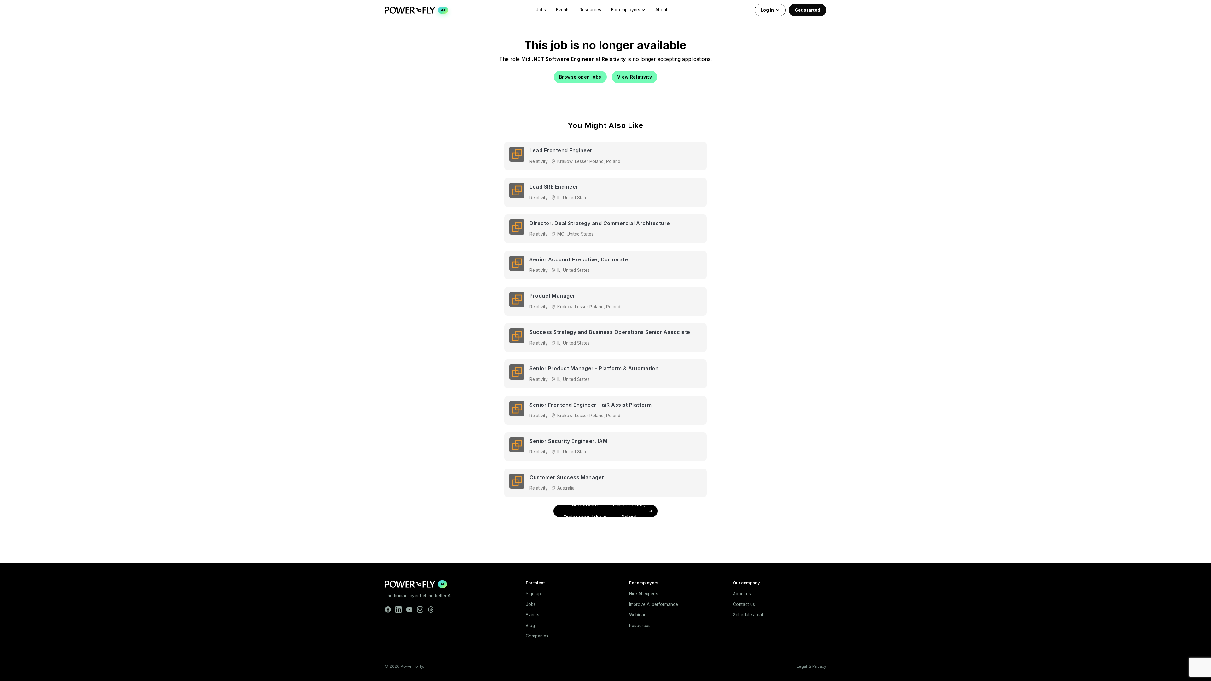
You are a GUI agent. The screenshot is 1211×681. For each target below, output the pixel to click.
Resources (590, 9)
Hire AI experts (643, 593)
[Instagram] (420, 609)
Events (563, 9)
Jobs (541, 9)
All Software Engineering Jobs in (604, 511)
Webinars (638, 614)
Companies (537, 635)
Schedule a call (748, 614)
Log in (767, 10)
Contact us (744, 604)
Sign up (533, 593)
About (661, 9)
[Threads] (431, 609)
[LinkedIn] (398, 609)
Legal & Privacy (811, 666)
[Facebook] (388, 609)
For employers (625, 9)
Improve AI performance (653, 604)
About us (742, 593)
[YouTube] (409, 609)
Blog (530, 625)
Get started (807, 10)
